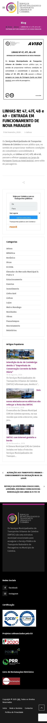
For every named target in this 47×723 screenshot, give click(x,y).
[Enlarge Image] (23, 69)
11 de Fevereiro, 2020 (12, 132)
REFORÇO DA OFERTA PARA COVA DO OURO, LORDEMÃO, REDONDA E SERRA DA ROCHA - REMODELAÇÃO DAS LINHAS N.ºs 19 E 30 (22, 489)
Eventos (10, 284)
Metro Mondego (13, 307)
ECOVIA (9, 267)
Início (5, 708)
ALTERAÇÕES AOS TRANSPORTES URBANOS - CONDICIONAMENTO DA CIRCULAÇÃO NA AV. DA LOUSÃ (24, 475)
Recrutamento (13, 326)
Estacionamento (14, 279)
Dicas (9, 262)
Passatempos (12, 321)
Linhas (9, 298)
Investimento (12, 289)
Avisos (29, 132)
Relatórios (11, 330)
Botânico (10, 258)
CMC (18, 699)
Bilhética (10, 253)
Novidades (11, 312)
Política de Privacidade (14, 712)
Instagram (13, 593)
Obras (9, 316)
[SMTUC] (23, 7)
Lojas (9, 302)
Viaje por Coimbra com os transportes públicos (23, 198)
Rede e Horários (15, 708)
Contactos (29, 708)
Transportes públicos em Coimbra (22, 222)
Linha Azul (11, 293)
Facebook (13, 588)
